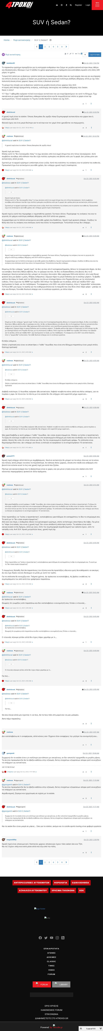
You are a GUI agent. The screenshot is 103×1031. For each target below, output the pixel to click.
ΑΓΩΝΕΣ (51, 953)
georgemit (10, 753)
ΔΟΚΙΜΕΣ (51, 957)
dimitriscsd (11, 112)
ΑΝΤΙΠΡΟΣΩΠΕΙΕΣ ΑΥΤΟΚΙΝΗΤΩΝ (31, 882)
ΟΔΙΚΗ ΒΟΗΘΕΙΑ (80, 882)
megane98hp (11, 840)
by (46, 1027)
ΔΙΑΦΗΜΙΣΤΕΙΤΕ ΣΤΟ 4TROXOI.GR (51, 1018)
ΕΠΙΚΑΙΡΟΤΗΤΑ (51, 949)
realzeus (10, 136)
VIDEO (51, 970)
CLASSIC (51, 961)
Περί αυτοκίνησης (12, 54)
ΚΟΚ (81, 890)
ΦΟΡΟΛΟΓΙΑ (60, 882)
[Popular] (66, 5)
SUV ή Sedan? (24, 140)
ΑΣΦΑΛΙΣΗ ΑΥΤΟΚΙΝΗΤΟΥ (33, 890)
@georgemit (19, 780)
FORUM (51, 974)
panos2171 (10, 456)
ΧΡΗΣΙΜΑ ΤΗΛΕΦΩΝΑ (63, 890)
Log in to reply (95, 54)
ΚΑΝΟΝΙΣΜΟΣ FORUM (51, 1010)
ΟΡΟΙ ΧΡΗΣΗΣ (51, 1006)
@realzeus (21, 178)
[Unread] (57, 5)
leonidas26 (11, 63)
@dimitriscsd (19, 136)
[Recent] (61, 5)
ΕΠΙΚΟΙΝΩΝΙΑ (51, 1014)
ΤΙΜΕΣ (51, 966)
